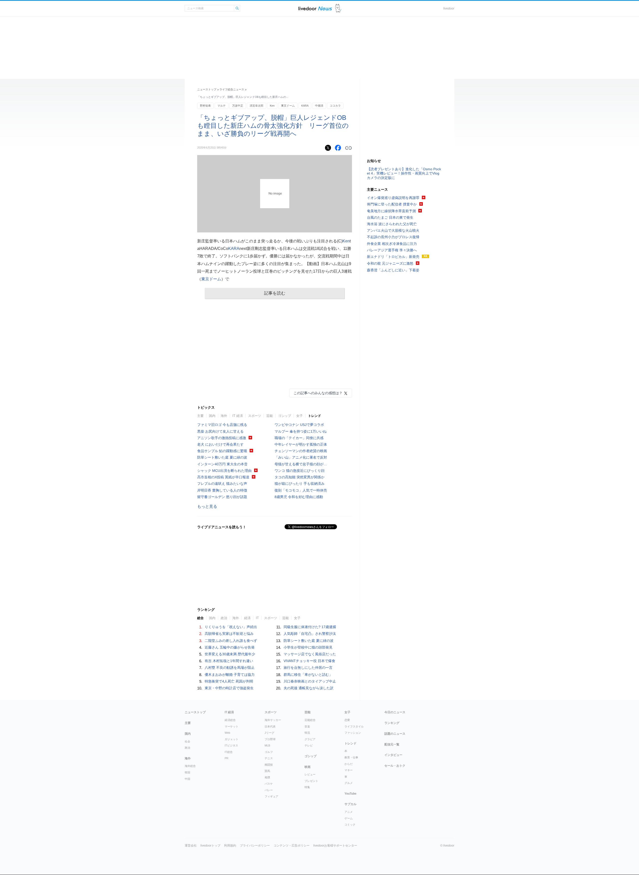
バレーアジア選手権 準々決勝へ (392, 250)
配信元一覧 (391, 744)
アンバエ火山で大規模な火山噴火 (393, 230)
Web (227, 732)
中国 (187, 778)
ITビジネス (231, 745)
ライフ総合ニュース (231, 89)
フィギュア (271, 796)
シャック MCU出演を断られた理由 (224, 471)
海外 (224, 416)
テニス (269, 758)
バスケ (269, 783)
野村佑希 (205, 105)
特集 (307, 787)
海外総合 (190, 765)
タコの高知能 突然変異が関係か (299, 477)
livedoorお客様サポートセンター (335, 845)
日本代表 (270, 726)
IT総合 (229, 751)
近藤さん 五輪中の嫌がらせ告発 (230, 647)
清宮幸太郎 (256, 105)
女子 (299, 416)
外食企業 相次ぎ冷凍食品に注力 (392, 244)
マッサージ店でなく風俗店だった (310, 654)
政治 (187, 747)
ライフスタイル (354, 726)
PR (226, 758)
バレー (269, 790)
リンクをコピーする (348, 148)
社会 (187, 741)
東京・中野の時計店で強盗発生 (229, 688)
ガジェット (231, 739)
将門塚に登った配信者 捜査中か (392, 204)
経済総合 (230, 719)
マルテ (221, 105)
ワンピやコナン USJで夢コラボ (299, 425)
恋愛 (347, 719)
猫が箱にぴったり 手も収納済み (299, 484)
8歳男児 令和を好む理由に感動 (299, 497)
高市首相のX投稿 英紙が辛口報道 (223, 477)
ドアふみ (338, 8)
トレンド (314, 416)
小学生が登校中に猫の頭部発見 (308, 647)
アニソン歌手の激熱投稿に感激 (221, 438)
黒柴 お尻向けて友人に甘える (220, 431)
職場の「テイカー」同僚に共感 (299, 438)
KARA (305, 105)
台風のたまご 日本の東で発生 (390, 217)
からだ (348, 763)
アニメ (348, 811)
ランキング (391, 723)
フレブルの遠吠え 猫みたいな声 (222, 484)
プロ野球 (270, 739)
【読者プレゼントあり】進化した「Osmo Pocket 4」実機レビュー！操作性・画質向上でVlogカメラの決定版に (404, 173)
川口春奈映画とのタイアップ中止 (310, 681)
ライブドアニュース (315, 8)
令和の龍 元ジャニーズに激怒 (390, 263)
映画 (308, 767)
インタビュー (393, 755)
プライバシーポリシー (255, 845)
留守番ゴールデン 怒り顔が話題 (222, 497)
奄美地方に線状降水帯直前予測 (391, 211)
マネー (348, 770)
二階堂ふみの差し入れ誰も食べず (231, 641)
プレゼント (311, 780)
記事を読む (274, 293)
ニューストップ (206, 89)
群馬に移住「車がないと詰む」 (308, 675)
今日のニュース (394, 712)
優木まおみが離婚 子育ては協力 (230, 675)
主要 (200, 416)
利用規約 (230, 845)
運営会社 (191, 845)
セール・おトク (394, 765)
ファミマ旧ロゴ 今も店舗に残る (222, 425)
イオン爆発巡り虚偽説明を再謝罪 (393, 198)
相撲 (267, 777)
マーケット (231, 726)
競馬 (267, 770)
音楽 (307, 726)
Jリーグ (269, 732)
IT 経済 (237, 416)
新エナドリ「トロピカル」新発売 (393, 257)
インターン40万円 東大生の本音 (222, 464)
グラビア (310, 739)
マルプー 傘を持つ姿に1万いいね (300, 431)
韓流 (307, 732)
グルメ (348, 782)
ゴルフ (269, 751)
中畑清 (319, 105)
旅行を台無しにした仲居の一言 (308, 668)
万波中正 (237, 105)
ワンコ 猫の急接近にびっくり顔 (299, 471)
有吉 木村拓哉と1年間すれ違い (229, 661)
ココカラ (335, 105)
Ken (272, 105)
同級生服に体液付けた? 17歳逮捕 (310, 627)
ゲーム (348, 818)
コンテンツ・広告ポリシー (292, 845)
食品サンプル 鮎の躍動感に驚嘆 (222, 451)
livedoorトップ (210, 845)
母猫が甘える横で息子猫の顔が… (301, 464)
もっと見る (207, 506)
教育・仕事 (351, 757)
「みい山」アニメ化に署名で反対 (301, 457)
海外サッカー (273, 719)
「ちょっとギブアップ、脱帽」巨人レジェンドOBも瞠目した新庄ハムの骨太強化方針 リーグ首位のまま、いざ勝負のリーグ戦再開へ (273, 125)
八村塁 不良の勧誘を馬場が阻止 (230, 668)
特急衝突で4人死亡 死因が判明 (229, 681)
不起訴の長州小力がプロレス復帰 (393, 237)
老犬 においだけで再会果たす (220, 444)
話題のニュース (394, 733)
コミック (349, 824)
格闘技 (269, 764)
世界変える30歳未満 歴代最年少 (230, 654)
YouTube (350, 793)
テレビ (309, 745)
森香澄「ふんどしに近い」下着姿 (393, 270)
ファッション (352, 732)
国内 (212, 416)
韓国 (187, 772)
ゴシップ (284, 416)
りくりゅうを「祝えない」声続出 (231, 627)
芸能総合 (310, 719)
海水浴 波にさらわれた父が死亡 (392, 224)
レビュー (310, 774)
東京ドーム (288, 105)
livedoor (448, 8)
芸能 (269, 416)
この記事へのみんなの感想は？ (318, 393)
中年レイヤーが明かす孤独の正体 (301, 444)
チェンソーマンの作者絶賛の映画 (301, 451)
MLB (267, 745)
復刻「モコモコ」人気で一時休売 (301, 490)
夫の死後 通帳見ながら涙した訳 (308, 688)
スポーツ (254, 416)
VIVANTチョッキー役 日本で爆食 (309, 661)
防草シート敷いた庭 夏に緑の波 (222, 457)
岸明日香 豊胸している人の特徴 (222, 490)
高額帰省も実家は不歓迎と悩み (229, 634)
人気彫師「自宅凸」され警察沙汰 (310, 634)
